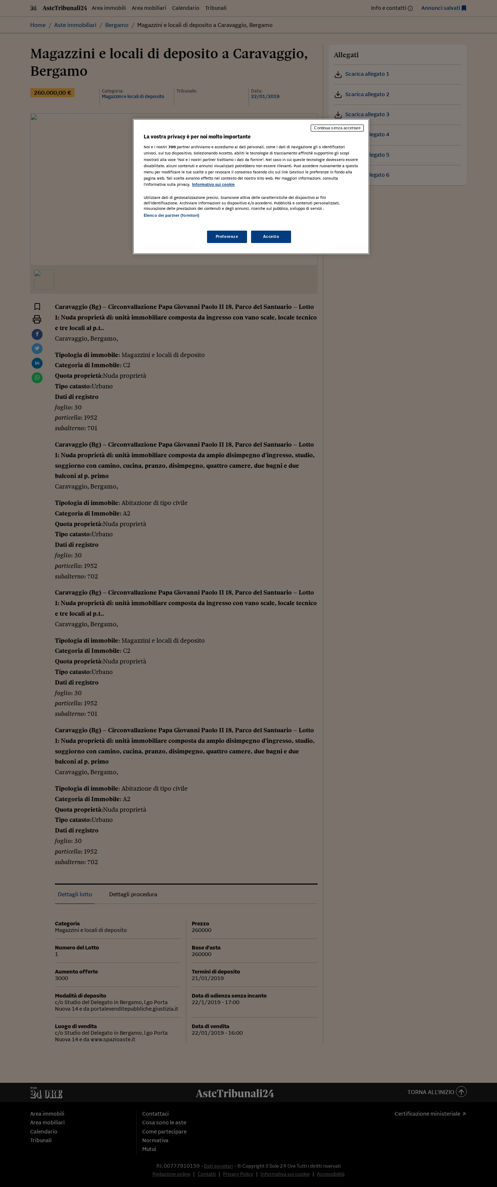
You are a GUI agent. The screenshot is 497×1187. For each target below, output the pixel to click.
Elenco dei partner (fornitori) (171, 215)
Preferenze (227, 236)
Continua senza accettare (337, 128)
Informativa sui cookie (213, 184)
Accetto (271, 236)
